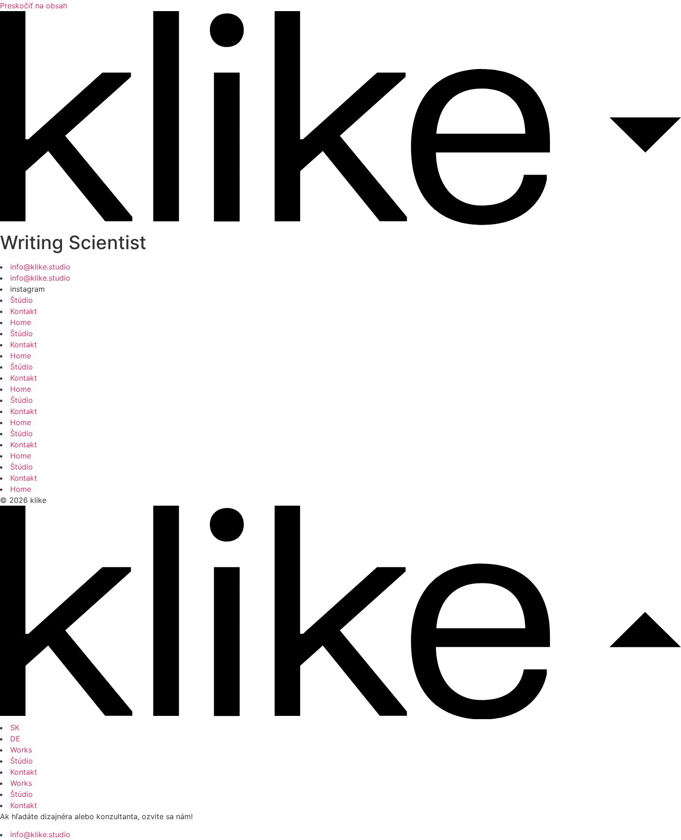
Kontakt (23, 311)
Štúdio (21, 300)
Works (21, 749)
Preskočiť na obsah (33, 5)
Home (20, 322)
